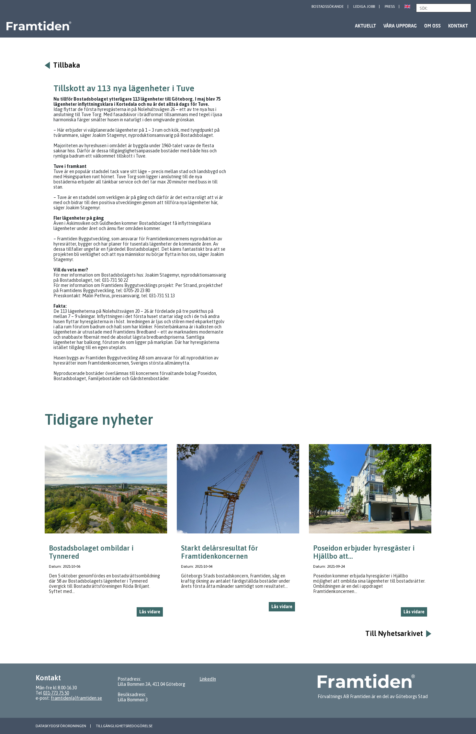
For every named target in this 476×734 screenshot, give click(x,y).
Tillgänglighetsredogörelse (124, 726)
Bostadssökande (328, 6)
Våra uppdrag (400, 25)
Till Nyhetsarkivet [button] (394, 634)
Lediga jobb (364, 6)
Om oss (432, 25)
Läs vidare (149, 611)
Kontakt (458, 25)
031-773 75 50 (56, 693)
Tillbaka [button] (66, 65)
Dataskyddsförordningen (61, 726)
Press (390, 6)
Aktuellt (365, 25)
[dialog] (106, 533)
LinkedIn (207, 679)
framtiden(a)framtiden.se (76, 698)
